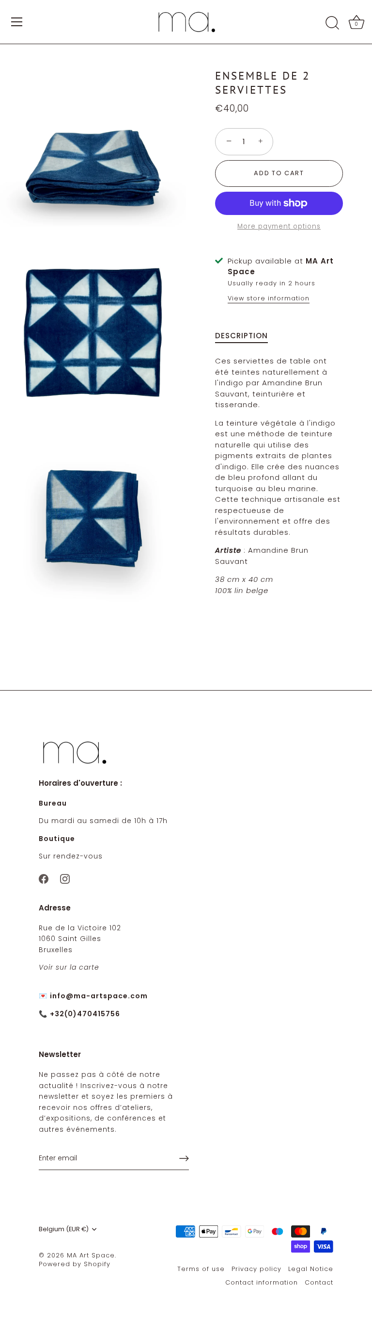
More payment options (279, 226)
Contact (319, 1282)
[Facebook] (43, 879)
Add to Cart (279, 173)
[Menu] (17, 22)
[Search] (332, 23)
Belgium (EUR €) (64, 1229)
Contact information (261, 1282)
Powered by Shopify (74, 1264)
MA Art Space (91, 1255)
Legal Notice (310, 1269)
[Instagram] (65, 879)
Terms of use (201, 1269)
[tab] (246, 336)
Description (241, 335)
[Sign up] (184, 1158)
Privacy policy (256, 1269)
